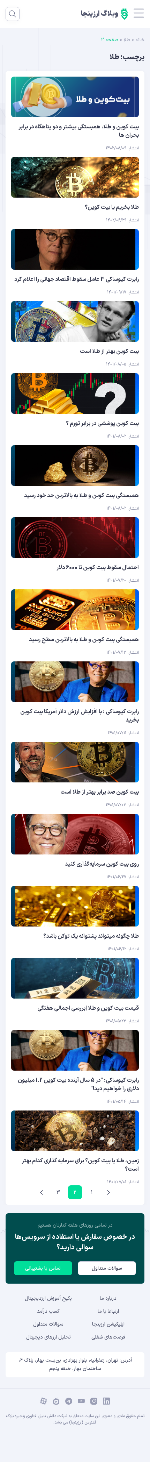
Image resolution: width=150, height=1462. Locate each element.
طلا (126, 40)
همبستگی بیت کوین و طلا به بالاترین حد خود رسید (81, 495)
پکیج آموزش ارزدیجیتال (48, 1298)
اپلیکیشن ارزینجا (108, 1324)
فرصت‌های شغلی (108, 1337)
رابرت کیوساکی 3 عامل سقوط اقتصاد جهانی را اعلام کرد (76, 279)
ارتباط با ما (108, 1311)
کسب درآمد (48, 1311)
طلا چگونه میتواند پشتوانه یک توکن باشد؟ (91, 936)
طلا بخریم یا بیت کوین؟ (112, 207)
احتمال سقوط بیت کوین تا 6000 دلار (98, 567)
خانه (139, 40)
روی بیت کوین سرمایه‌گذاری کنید (102, 864)
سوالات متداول (107, 1268)
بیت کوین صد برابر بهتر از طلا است (99, 792)
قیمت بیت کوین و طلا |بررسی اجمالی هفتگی (88, 1008)
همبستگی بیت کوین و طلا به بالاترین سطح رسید (84, 640)
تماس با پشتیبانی (43, 1268)
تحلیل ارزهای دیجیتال (48, 1337)
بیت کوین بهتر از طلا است (109, 351)
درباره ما (108, 1298)
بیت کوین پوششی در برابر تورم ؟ (102, 423)
